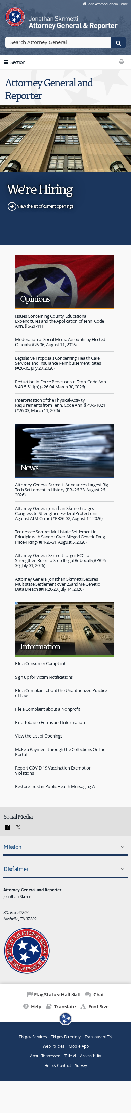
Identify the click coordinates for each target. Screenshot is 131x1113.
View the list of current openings (45, 206)
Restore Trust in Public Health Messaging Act (56, 786)
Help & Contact (57, 1065)
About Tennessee (45, 1056)
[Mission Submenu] (121, 847)
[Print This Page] (121, 61)
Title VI (70, 1056)
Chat (98, 994)
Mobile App (78, 1046)
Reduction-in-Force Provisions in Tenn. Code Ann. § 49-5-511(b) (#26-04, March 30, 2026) (61, 384)
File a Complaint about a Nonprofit (47, 709)
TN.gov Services (33, 1037)
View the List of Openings (38, 736)
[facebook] (7, 827)
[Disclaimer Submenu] (121, 869)
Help (35, 1006)
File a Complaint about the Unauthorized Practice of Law (61, 692)
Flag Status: (57, 994)
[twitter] (17, 827)
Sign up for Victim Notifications (44, 677)
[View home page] (15, 15)
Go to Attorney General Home (107, 4)
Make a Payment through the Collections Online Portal (60, 751)
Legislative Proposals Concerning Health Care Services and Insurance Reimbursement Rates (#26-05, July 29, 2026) (58, 363)
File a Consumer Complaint (40, 663)
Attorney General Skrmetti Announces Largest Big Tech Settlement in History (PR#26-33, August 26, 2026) (61, 490)
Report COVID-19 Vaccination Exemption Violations (53, 770)
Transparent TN (98, 1037)
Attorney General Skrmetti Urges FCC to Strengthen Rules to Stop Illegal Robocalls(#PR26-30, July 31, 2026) (61, 560)
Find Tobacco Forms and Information (50, 722)
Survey (81, 1065)
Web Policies (54, 1046)
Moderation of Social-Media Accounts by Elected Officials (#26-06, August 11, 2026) (60, 342)
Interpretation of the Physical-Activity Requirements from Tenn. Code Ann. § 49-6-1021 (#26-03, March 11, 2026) (60, 405)
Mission (12, 847)
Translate (64, 1006)
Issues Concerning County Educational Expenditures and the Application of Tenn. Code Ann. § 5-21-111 (59, 321)
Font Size (97, 1006)
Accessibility (90, 1056)
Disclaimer (15, 868)
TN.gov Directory (66, 1037)
